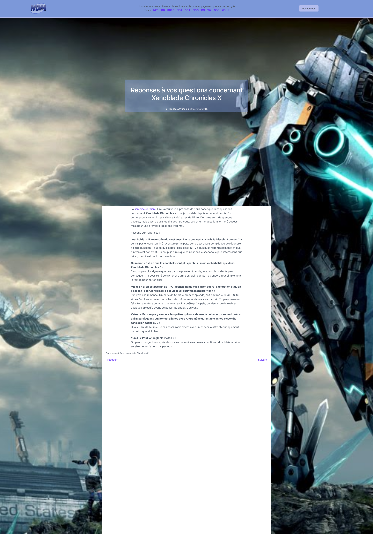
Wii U (225, 10)
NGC (196, 10)
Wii (209, 10)
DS (203, 10)
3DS (216, 10)
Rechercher (308, 8)
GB (163, 10)
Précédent (112, 359)
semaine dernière (145, 209)
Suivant (262, 359)
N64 (179, 10)
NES (156, 10)
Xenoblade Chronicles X (137, 353)
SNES (170, 10)
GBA (187, 10)
